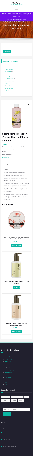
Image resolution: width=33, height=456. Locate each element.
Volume (7, 93)
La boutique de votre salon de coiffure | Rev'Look (16, 453)
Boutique (5, 428)
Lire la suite (17, 287)
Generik (14, 400)
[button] (28, 104)
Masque (9, 76)
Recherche (7, 51)
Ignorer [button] (24, 19)
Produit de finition (9, 69)
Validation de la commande (9, 446)
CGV (4, 432)
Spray (6, 90)
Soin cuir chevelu (9, 81)
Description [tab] (7, 164)
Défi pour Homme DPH (17, 397)
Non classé (7, 67)
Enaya (26, 397)
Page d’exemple (7, 439)
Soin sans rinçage (9, 88)
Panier (4, 443)
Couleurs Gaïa (5, 397)
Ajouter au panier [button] (16, 245)
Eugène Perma (5, 400)
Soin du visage (8, 86)
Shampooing (10, 78)
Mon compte (6, 436)
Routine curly (8, 71)
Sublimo (20, 400)
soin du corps (8, 83)
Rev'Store (16, 3)
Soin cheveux (8, 74)
